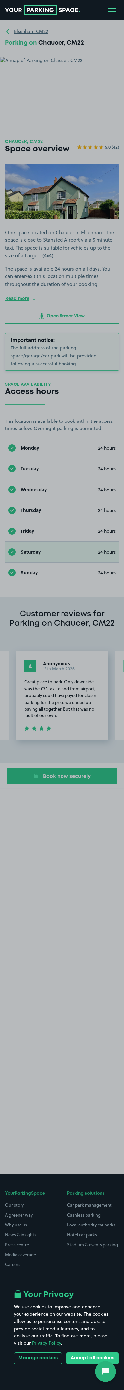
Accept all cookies (92, 1358)
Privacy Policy (46, 1343)
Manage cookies (38, 1358)
